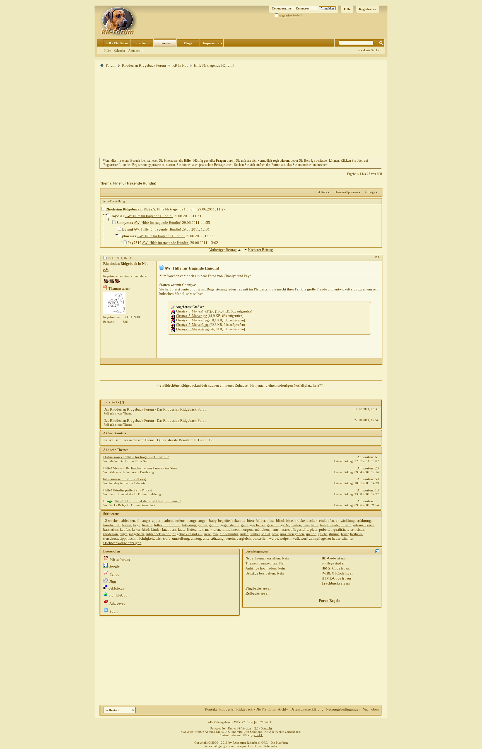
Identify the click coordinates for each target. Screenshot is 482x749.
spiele (322, 534)
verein (230, 538)
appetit (157, 520)
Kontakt (211, 709)
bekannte (238, 520)
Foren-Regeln (329, 600)
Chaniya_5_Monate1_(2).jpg (195, 311)
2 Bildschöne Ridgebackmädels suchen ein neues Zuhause (204, 385)
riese (207, 534)
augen (203, 520)
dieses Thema (123, 413)
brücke (300, 520)
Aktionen (134, 50)
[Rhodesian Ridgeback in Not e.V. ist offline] (114, 303)
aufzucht (181, 520)
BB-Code (329, 558)
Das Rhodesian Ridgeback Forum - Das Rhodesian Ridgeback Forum (155, 409)
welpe (273, 538)
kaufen (125, 529)
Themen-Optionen (346, 192)
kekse (136, 529)
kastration (110, 529)
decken (312, 520)
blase (270, 520)
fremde (147, 525)
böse (289, 520)
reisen (359, 529)
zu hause (334, 538)
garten (202, 525)
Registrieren (367, 9)
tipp (123, 538)
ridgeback (136, 534)
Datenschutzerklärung (307, 709)
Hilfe (347, 9)
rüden (244, 534)
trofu (166, 538)
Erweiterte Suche (368, 50)
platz (313, 529)
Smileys (328, 563)
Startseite (142, 43)
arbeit (168, 520)
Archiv (283, 709)
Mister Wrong (120, 559)
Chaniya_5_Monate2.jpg (192, 320)
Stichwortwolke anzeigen (122, 543)
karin (370, 525)
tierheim (356, 534)
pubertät (325, 529)
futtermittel (171, 525)
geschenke (257, 525)
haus (306, 525)
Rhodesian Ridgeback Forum (144, 65)
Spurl (114, 611)
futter (158, 525)
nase (285, 529)
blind (280, 520)
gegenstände (229, 525)
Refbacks (252, 593)
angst (146, 520)
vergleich (244, 538)
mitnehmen (230, 529)
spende (311, 534)
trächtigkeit (145, 538)
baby (212, 520)
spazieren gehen (292, 534)
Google (114, 566)
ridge (123, 534)
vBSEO (258, 735)
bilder (260, 520)
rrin (215, 534)
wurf (304, 538)
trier (159, 538)
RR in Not (180, 65)
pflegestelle (299, 529)
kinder (155, 529)
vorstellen (259, 538)
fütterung (189, 525)
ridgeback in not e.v (187, 534)
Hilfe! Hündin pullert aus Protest (127, 490)
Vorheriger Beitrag (223, 250)
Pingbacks (253, 588)
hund (324, 525)
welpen (285, 538)
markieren (212, 529)
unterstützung (213, 538)
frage (136, 525)
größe (284, 525)
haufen (296, 525)
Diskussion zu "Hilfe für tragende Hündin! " (136, 457)
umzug (196, 538)
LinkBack (321, 192)
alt (139, 520)
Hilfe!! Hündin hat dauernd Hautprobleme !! (148, 501)
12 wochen (111, 520)
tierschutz (110, 538)
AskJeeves (117, 603)
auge (193, 520)
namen (276, 529)
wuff (295, 538)
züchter (347, 538)
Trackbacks (331, 583)
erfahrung (363, 520)
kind (145, 529)
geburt (214, 525)
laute (181, 529)
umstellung (180, 538)
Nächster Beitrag (260, 250)
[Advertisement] (241, 112)
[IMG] (326, 568)
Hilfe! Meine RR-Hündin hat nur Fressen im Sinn (140, 468)
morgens (246, 529)
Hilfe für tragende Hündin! (134, 183)
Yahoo (114, 574)
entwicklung (345, 520)
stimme (334, 534)
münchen (262, 529)
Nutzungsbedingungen (343, 709)
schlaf (265, 534)
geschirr (273, 525)
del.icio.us (116, 588)
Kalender (119, 50)
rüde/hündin (229, 534)
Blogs (188, 43)
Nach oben (371, 709)
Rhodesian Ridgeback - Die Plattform (247, 709)
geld (244, 525)
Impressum (211, 43)
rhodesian (110, 534)
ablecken (128, 520)
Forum (165, 43)
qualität (339, 529)
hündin (346, 525)
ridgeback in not (158, 534)
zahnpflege (317, 538)
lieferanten (195, 529)
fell (117, 525)
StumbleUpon (119, 595)
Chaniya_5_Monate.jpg (191, 316)
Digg (112, 581)
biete (251, 520)
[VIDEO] (329, 573)
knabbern (169, 529)
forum (126, 525)
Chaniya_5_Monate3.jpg (192, 325)
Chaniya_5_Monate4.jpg (192, 329)
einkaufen (326, 520)
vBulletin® (233, 728)
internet (359, 525)
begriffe (224, 520)
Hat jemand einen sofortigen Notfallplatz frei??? (286, 385)
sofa (275, 534)
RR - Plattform (117, 43)
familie (108, 525)
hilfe (314, 525)
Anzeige (370, 192)
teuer (344, 534)
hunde (334, 525)
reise (350, 529)
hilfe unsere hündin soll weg (124, 479)
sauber (255, 534)
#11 (376, 257)
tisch (131, 538)
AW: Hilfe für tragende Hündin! (149, 216)
